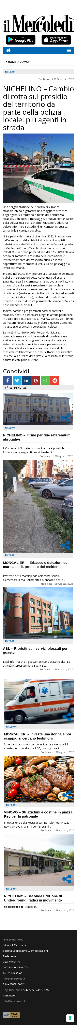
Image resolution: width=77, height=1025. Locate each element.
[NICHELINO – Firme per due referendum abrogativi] (38, 409)
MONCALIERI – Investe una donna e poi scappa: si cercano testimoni (37, 736)
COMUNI (25, 62)
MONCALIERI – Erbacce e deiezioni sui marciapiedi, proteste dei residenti (36, 565)
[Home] (7, 50)
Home (12, 62)
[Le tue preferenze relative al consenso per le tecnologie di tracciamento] (70, 1018)
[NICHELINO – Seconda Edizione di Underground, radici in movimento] (39, 860)
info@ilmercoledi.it (14, 1001)
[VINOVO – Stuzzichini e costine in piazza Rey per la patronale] (39, 779)
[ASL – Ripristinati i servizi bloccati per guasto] (38, 613)
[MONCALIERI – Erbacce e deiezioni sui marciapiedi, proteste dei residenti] (38, 506)
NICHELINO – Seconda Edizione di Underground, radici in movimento (33, 898)
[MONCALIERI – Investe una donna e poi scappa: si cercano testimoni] (39, 701)
